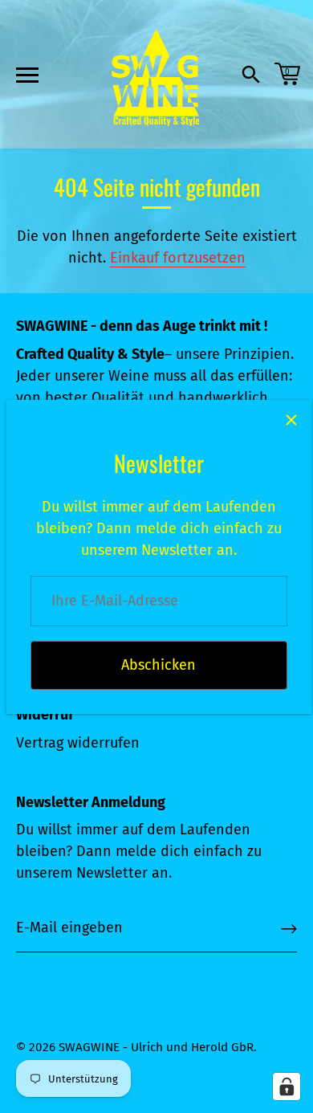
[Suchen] (251, 77)
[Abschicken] (289, 928)
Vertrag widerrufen (78, 743)
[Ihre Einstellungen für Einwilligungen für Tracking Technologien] (286, 1086)
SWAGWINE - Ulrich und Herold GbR (156, 1047)
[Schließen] (291, 420)
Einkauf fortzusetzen (178, 258)
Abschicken (158, 665)
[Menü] (25, 74)
